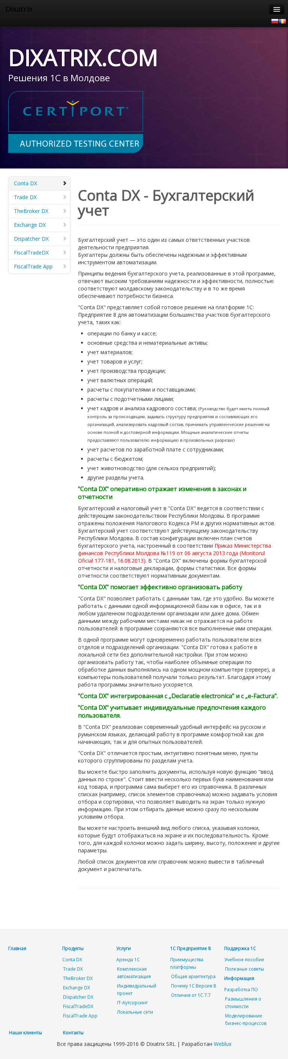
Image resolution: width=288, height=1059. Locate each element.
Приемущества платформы (186, 963)
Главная (17, 948)
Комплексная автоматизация (134, 973)
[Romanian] (282, 20)
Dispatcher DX (31, 238)
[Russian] (275, 20)
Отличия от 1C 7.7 (191, 995)
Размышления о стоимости (243, 1003)
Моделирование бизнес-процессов (245, 1019)
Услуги (123, 948)
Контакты (73, 1032)
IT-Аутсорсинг (132, 1002)
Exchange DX (30, 224)
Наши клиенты (25, 1032)
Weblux (222, 1043)
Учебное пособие (244, 959)
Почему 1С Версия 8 (193, 986)
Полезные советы (244, 969)
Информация (239, 978)
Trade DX (25, 197)
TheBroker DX (31, 210)
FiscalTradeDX (31, 252)
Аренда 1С (128, 959)
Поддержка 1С (240, 948)
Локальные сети (135, 1012)
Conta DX (25, 183)
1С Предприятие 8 (190, 948)
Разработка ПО (241, 989)
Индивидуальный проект (136, 989)
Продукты (73, 948)
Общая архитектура (193, 976)
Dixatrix (19, 9)
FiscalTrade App (33, 266)
